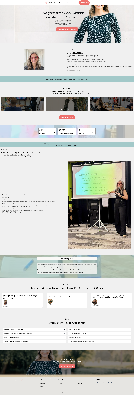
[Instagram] (100, 382)
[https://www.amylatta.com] (51, 3)
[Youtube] (108, 382)
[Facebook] (97, 382)
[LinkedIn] (103, 382)
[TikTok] (111, 382)
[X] (106, 382)
